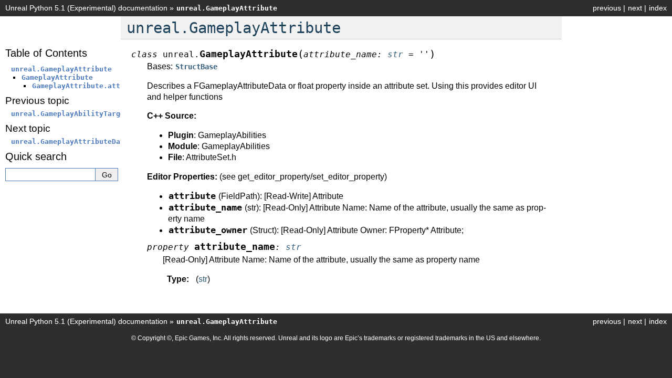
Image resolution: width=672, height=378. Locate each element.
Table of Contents (46, 53)
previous (607, 8)
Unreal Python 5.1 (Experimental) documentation (86, 8)
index (658, 8)
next (635, 8)
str (202, 279)
